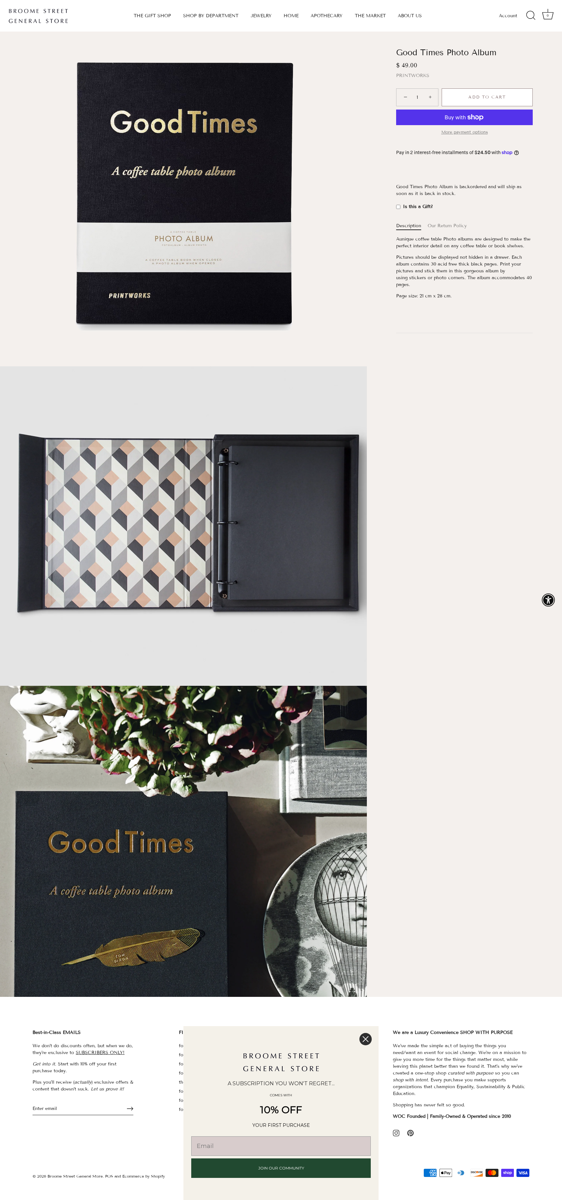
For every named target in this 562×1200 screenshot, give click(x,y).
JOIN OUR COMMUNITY (281, 1168)
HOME (291, 16)
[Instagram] (396, 1133)
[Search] (531, 15)
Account (508, 16)
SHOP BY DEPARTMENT (210, 16)
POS (109, 1176)
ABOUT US (410, 16)
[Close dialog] (365, 1039)
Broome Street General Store (75, 1176)
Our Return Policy (447, 225)
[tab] (412, 225)
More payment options (464, 132)
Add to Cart (487, 97)
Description (408, 225)
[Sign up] (130, 1108)
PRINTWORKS (412, 76)
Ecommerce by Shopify (143, 1176)
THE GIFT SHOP (152, 16)
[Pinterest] (410, 1133)
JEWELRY (261, 16)
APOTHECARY (326, 16)
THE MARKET (370, 16)
